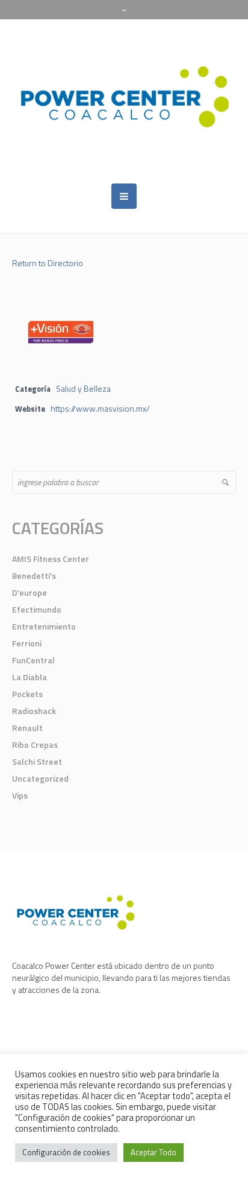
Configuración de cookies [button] (66, 1152)
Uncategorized (40, 778)
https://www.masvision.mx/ (100, 408)
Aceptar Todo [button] (153, 1152)
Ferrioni (27, 643)
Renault (27, 727)
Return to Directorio (47, 263)
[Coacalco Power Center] (124, 101)
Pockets (27, 693)
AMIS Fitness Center (50, 558)
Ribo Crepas (35, 744)
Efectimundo (36, 609)
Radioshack (34, 710)
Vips (20, 795)
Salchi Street (37, 761)
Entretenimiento (44, 626)
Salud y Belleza (83, 388)
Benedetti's (34, 575)
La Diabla (29, 677)
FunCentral (33, 660)
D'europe (29, 592)
